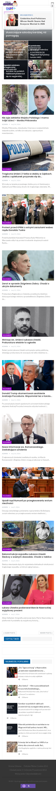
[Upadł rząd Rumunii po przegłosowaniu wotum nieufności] (28, 482)
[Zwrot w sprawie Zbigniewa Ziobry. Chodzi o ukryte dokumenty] (28, 265)
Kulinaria (7, 113)
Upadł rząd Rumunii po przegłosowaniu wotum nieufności (27, 502)
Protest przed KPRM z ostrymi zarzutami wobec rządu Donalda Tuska (27, 229)
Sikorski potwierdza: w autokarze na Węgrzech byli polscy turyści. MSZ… (39, 53)
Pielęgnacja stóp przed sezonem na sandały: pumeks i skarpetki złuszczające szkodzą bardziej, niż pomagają (27, 30)
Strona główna (14, 766)
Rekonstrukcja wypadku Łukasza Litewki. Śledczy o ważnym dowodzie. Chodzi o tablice (27, 555)
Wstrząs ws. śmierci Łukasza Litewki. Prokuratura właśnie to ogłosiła (21, 341)
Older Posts (9, 633)
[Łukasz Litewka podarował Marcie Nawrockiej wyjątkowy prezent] (28, 589)
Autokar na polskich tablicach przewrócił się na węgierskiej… (15, 74)
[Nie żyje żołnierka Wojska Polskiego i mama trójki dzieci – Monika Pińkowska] (28, 99)
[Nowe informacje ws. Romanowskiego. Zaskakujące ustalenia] (28, 429)
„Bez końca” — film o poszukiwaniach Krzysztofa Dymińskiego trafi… (39, 73)
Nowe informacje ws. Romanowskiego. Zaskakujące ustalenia (23, 448)
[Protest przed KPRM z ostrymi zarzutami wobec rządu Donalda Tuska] (28, 209)
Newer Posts (46, 633)
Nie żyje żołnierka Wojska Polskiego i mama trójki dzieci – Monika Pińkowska (25, 119)
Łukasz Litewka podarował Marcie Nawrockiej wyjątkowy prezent (26, 609)
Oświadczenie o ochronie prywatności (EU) (28, 770)
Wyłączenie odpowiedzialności (28, 774)
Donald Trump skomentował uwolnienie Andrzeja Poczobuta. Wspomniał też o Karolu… (27, 395)
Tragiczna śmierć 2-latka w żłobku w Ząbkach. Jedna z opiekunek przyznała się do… (27, 175)
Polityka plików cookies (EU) (36, 766)
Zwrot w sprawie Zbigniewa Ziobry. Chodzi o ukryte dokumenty (25, 285)
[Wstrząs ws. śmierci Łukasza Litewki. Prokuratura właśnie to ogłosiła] (28, 322)
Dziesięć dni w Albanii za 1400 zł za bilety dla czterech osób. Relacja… (15, 53)
